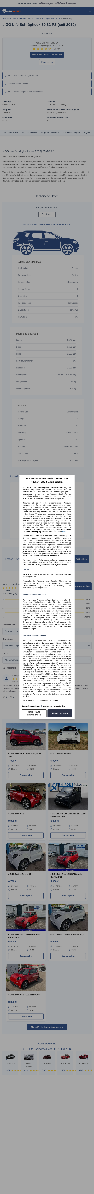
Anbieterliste (59, 706)
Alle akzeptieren (60, 713)
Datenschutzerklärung (31, 706)
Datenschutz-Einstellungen (34, 713)
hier (64, 532)
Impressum (47, 706)
